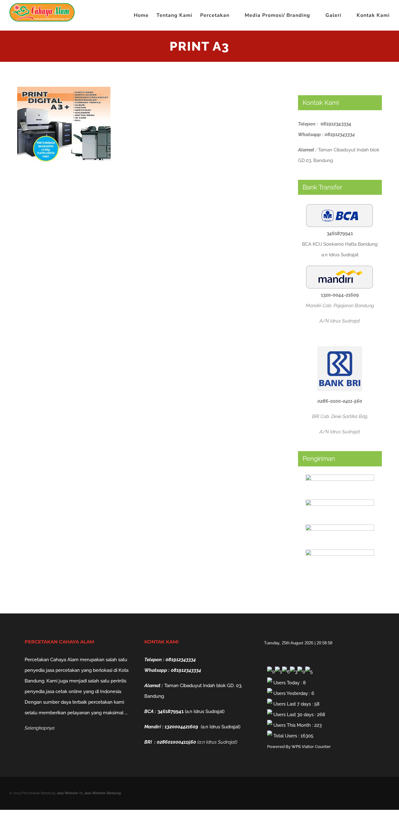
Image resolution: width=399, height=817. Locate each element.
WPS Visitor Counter (311, 746)
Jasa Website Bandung (102, 793)
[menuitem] (145, 15)
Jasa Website (67, 793)
